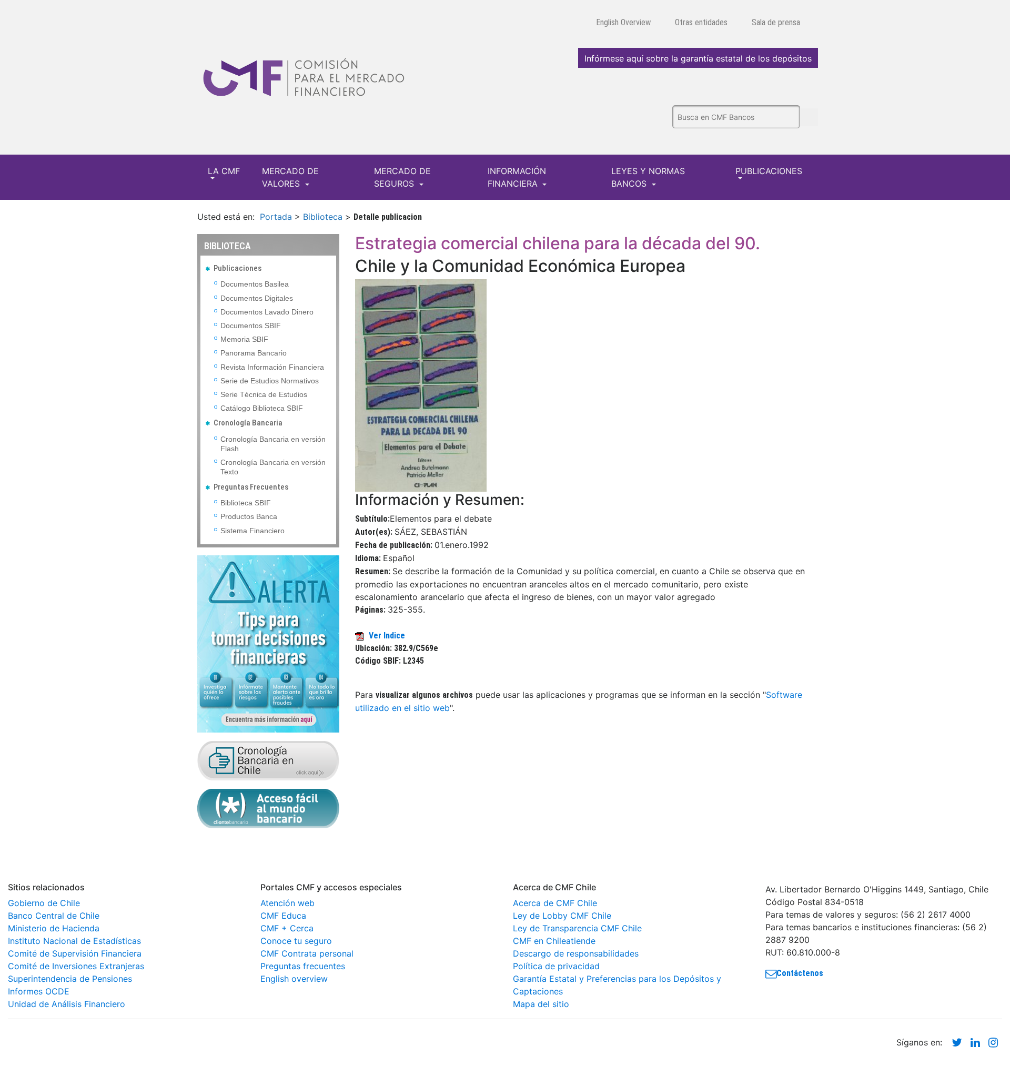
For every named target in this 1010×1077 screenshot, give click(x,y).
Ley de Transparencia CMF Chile (577, 928)
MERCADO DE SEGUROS (402, 177)
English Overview (623, 22)
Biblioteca (322, 216)
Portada (276, 216)
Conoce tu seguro (296, 941)
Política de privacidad (556, 966)
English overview (294, 978)
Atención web (287, 903)
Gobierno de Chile (44, 903)
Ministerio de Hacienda (53, 928)
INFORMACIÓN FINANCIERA (517, 177)
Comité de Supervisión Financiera (75, 953)
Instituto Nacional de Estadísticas (74, 941)
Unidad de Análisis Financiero (66, 1004)
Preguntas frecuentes (302, 966)
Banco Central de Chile (53, 915)
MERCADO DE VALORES (290, 177)
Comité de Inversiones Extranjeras (76, 966)
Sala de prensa (776, 22)
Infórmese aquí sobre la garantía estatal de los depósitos (698, 58)
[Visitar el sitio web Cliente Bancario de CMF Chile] (268, 807)
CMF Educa (283, 915)
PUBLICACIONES (768, 171)
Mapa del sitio (541, 1004)
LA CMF (224, 171)
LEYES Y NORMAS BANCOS (648, 177)
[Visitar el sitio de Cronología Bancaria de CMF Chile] (268, 760)
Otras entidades (701, 22)
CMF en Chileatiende (554, 941)
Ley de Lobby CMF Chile (562, 915)
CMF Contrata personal (307, 953)
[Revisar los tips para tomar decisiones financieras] (268, 643)
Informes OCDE (38, 991)
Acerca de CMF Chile (555, 903)
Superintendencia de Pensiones (70, 978)
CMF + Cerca (287, 928)
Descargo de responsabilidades (576, 953)
